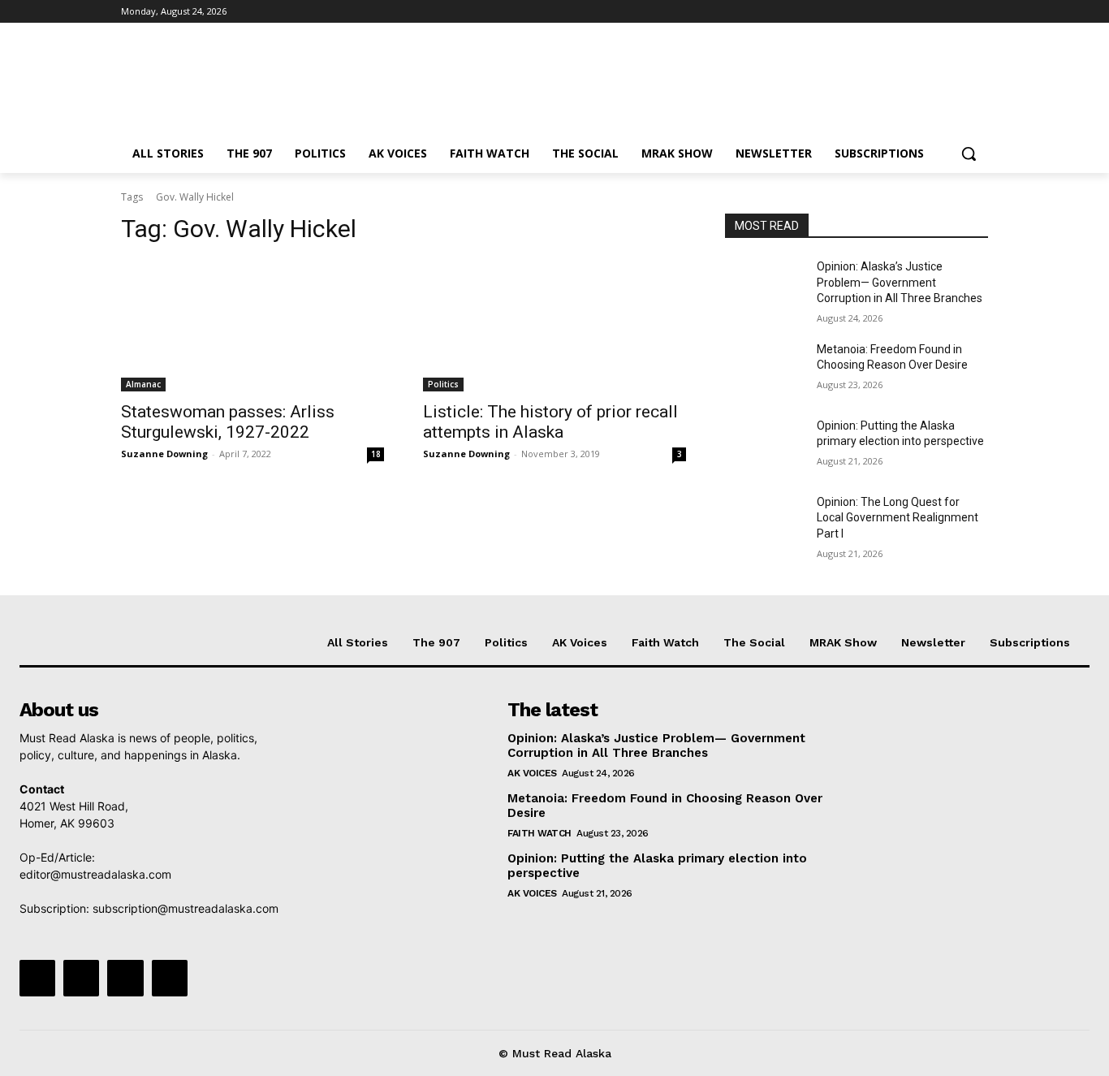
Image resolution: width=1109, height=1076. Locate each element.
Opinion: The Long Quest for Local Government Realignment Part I (897, 517)
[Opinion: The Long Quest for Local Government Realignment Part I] (764, 522)
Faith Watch (539, 833)
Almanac (143, 384)
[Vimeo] (956, 11)
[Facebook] (888, 11)
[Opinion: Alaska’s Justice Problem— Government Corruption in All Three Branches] (764, 286)
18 (376, 454)
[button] (968, 153)
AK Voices (532, 773)
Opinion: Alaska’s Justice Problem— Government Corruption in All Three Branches (899, 282)
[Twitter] (934, 11)
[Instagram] (911, 11)
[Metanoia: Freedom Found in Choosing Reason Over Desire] (764, 369)
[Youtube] (978, 11)
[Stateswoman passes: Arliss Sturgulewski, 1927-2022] (252, 325)
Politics (443, 384)
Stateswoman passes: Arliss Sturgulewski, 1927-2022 (227, 422)
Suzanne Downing (164, 453)
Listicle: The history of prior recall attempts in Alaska (550, 422)
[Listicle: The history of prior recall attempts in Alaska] (554, 325)
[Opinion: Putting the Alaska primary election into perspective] (764, 445)
